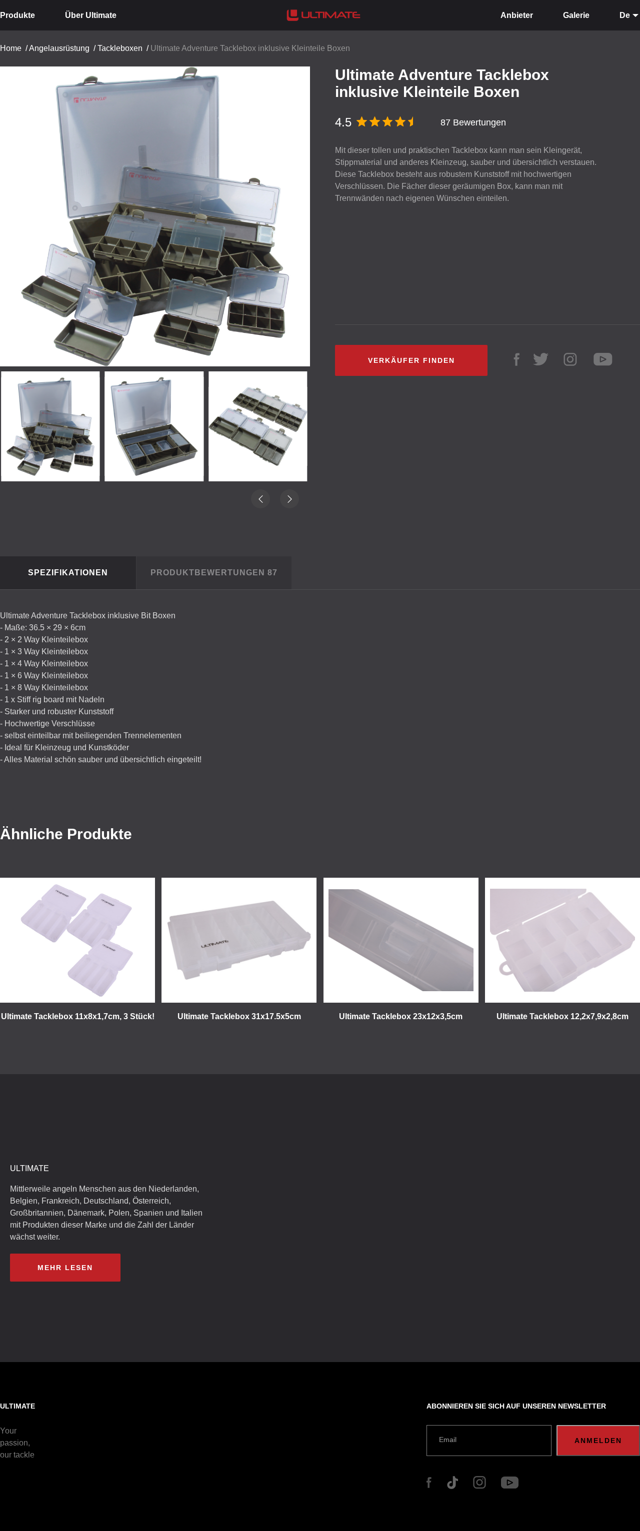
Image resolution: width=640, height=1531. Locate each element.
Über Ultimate (90, 15)
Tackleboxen (120, 48)
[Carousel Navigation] (160, 212)
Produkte (17, 15)
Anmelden (598, 1441)
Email (447, 1440)
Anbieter (516, 15)
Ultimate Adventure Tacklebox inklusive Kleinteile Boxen (250, 48)
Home (11, 48)
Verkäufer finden (411, 360)
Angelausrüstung (59, 48)
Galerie (576, 15)
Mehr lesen (65, 1268)
